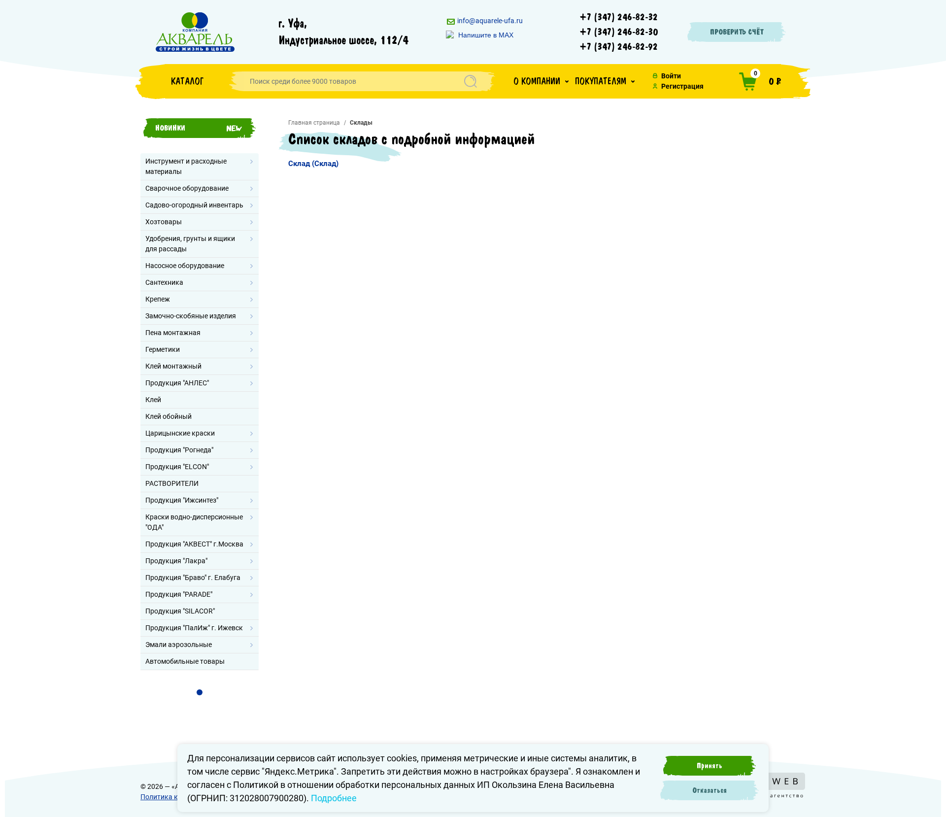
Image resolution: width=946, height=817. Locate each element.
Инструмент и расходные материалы (186, 166)
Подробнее (334, 798)
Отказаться (709, 790)
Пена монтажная (173, 333)
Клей (153, 400)
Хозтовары (163, 222)
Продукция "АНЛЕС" (177, 383)
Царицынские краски (180, 433)
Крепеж (157, 299)
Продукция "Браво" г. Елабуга (192, 577)
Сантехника (164, 282)
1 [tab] (200, 692)
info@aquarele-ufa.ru (489, 21)
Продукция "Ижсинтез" (181, 500)
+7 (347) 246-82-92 (619, 46)
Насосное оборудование (184, 266)
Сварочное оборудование (187, 188)
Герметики (162, 349)
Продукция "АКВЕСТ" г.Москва (194, 544)
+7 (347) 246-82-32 (619, 17)
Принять (709, 766)
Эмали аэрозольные (178, 644)
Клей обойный (168, 416)
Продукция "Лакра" (176, 561)
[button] (541, 81)
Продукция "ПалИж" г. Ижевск (194, 628)
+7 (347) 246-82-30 (619, 32)
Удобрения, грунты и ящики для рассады (190, 244)
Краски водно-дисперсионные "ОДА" (194, 522)
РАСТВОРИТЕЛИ (172, 483)
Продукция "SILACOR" (180, 611)
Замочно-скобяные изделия (190, 316)
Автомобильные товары (185, 661)
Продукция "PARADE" (178, 594)
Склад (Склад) (313, 163)
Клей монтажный (173, 366)
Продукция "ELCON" (177, 467)
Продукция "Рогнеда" (179, 450)
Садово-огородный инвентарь (194, 205)
